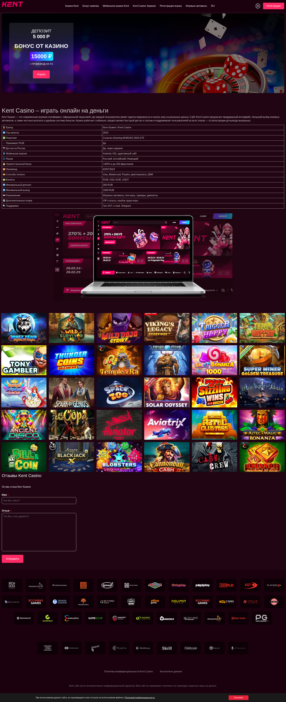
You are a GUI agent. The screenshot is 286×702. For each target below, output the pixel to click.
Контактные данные (171, 671)
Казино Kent (72, 6)
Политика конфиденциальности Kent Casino (128, 671)
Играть (41, 74)
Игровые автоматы (196, 6)
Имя (4, 495)
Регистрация (274, 6)
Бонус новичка (91, 6)
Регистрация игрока (171, 6)
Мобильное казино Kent (116, 6)
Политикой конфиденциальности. (140, 697)
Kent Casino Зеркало (144, 6)
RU (213, 6)
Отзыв (6, 510)
